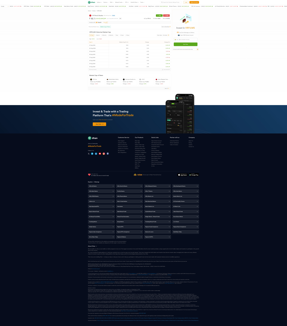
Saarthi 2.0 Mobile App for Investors (173, 320)
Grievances (117, 320)
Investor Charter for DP (135, 318)
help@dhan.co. (110, 271)
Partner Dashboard (174, 142)
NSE (142, 313)
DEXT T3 (137, 164)
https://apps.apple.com (169, 283)
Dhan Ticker (138, 162)
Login (186, 2)
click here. (170, 274)
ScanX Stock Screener (140, 160)
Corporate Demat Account (157, 144)
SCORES (109, 318)
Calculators (154, 148)
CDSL (105, 318)
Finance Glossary (155, 150)
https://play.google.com (147, 283)
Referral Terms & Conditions (159, 320)
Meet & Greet (154, 160)
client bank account (96, 268)
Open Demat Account (156, 140)
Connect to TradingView (140, 152)
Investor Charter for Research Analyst (148, 318)
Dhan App (137, 140)
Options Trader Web (139, 146)
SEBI (95, 318)
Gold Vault (137, 166)
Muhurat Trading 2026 (156, 154)
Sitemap (96, 182)
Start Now (185, 44)
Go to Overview (165, 26)
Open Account (194, 2)
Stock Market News (156, 158)
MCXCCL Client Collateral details (191, 318)
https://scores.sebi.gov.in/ (100, 283)
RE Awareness (121, 150)
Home (89, 10)
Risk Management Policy (131, 320)
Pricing (190, 142)
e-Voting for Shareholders (167, 318)
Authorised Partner (174, 140)
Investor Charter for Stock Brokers (123, 318)
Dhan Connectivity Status (157, 162)
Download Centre (155, 146)
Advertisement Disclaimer (148, 320)
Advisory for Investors (123, 148)
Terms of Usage (100, 320)
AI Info (153, 166)
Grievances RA (123, 320)
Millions (136, 168)
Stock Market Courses (156, 156)
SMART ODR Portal (111, 281)
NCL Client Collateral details (178, 318)
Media (113, 15)
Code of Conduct (174, 144)
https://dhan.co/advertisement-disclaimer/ (129, 310)
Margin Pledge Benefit (140, 158)
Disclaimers (106, 320)
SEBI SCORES (103, 281)
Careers (190, 144)
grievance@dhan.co (132, 273)
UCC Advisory (158, 318)
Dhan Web (137, 142)
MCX (145, 313)
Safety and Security (122, 144)
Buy (160, 15)
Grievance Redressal (123, 146)
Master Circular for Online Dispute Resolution (190, 320)
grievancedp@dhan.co (152, 273)
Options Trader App (139, 144)
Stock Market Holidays (156, 152)
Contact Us (191, 146)
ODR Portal (114, 318)
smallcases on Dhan (139, 154)
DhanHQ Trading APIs (140, 148)
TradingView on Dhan (140, 150)
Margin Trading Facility (140, 156)
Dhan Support (121, 140)
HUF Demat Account (156, 142)
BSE (140, 313)
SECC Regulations (122, 152)
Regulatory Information (156, 164)
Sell (167, 15)
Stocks (94, 10)
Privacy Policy (111, 320)
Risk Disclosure (140, 320)
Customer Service (122, 142)
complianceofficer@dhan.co (143, 274)
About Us (191, 140)
